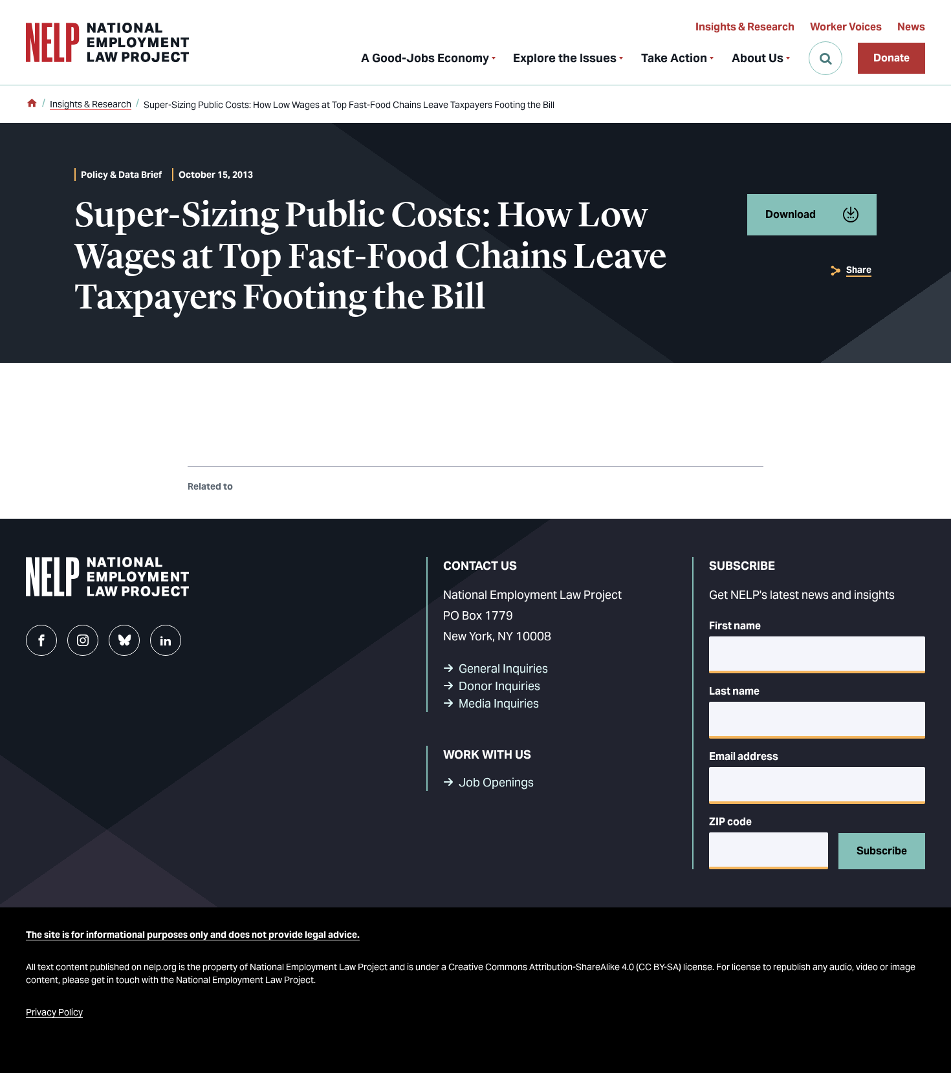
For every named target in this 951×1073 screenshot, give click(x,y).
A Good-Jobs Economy (425, 57)
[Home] (32, 104)
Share (858, 270)
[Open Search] (825, 58)
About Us (757, 57)
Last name (734, 691)
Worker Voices (846, 27)
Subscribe (882, 851)
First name (735, 626)
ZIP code (730, 822)
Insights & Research (744, 27)
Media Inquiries (499, 703)
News (911, 27)
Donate (891, 58)
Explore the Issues (565, 57)
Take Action (674, 57)
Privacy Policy (54, 1012)
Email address (743, 756)
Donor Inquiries (499, 685)
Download (790, 214)
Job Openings (496, 782)
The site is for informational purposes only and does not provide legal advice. (193, 934)
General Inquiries (503, 668)
